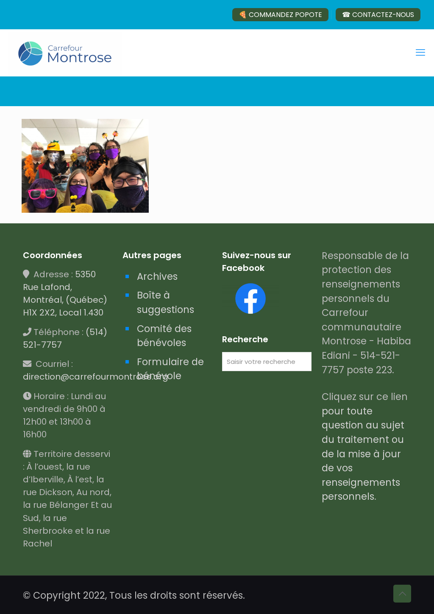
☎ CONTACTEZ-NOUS (378, 14)
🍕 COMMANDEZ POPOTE (280, 14)
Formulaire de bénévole (170, 369)
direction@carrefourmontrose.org (95, 377)
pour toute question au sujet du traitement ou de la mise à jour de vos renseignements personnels (363, 454)
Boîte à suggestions (165, 302)
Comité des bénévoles (164, 336)
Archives (157, 276)
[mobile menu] (420, 52)
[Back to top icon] (402, 594)
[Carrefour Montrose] (65, 52)
